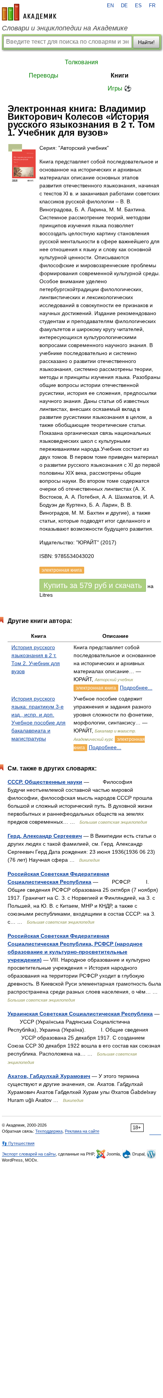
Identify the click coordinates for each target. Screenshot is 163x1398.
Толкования (81, 62)
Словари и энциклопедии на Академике (65, 28)
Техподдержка (49, 1131)
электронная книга (96, 688)
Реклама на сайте (82, 1131)
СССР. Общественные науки (45, 782)
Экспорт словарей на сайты (29, 1154)
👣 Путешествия (18, 1143)
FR (152, 5)
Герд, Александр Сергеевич (45, 836)
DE (124, 5)
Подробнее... (136, 688)
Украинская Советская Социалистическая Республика (80, 1014)
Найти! (146, 42)
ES (138, 5)
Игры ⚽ (120, 88)
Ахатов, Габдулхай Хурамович (49, 1076)
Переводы (43, 75)
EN (110, 5)
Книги (120, 75)
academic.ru (29, 12)
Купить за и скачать (93, 585)
